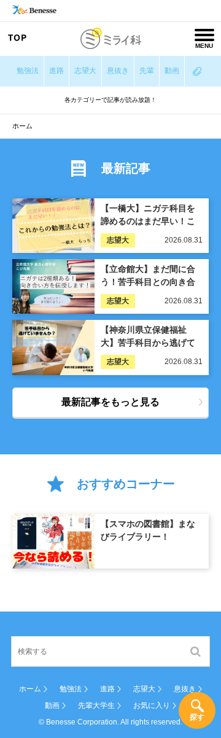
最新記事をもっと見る (110, 402)
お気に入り (151, 705)
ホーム (30, 689)
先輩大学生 (96, 705)
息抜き (118, 70)
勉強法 (28, 70)
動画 (172, 70)
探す (197, 717)
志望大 (85, 70)
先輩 (146, 70)
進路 (56, 70)
